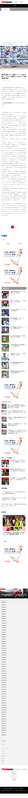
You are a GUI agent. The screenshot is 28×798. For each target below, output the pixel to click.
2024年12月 (4, 648)
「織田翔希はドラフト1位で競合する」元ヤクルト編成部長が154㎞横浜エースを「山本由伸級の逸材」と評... (17, 432)
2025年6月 (4, 634)
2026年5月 (4, 609)
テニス (20, 5)
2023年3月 (4, 696)
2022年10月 (4, 707)
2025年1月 (4, 646)
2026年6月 (4, 607)
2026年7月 (4, 604)
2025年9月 (4, 627)
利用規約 (14, 774)
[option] (7, 593)
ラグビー (3, 751)
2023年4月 (4, 693)
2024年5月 (4, 664)
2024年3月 (4, 668)
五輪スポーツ (4, 755)
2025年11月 (4, 623)
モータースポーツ (5, 748)
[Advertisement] (14, 27)
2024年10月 (4, 652)
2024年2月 (4, 671)
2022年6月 (4, 716)
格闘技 (14, 5)
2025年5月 (4, 636)
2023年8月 (4, 684)
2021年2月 (4, 732)
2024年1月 (4, 673)
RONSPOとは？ (14, 772)
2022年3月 (4, 723)
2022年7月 (4, 714)
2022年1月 (4, 728)
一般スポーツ (4, 753)
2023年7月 (4, 687)
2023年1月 (4, 700)
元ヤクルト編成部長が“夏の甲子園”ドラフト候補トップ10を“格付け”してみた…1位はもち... (17, 412)
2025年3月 (4, 641)
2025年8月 (4, 630)
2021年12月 (4, 730)
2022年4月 (4, 721)
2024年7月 (4, 659)
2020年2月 (4, 734)
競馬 (2, 760)
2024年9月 (4, 655)
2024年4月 (4, 666)
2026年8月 (4, 602)
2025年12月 (4, 620)
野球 (2, 5)
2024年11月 (4, 650)
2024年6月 (4, 661)
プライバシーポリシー (14, 776)
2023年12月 (4, 675)
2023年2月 (4, 698)
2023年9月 (4, 682)
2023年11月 (4, 677)
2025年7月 (4, 632)
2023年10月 (4, 680)
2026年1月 (4, 618)
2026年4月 (4, 611)
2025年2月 (4, 643)
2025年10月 (4, 625)
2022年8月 (4, 712)
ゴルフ (3, 742)
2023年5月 (4, 691)
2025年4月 (4, 639)
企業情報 (14, 779)
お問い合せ (14, 778)
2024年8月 (4, 657)
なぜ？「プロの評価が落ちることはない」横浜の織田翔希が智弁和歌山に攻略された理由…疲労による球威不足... (17, 406)
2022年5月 (4, 719)
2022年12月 (4, 702)
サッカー (8, 5)
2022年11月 (4, 705)
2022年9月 (4, 709)
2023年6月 (4, 689)
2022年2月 (4, 725)
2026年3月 (4, 614)
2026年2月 (4, 616)
